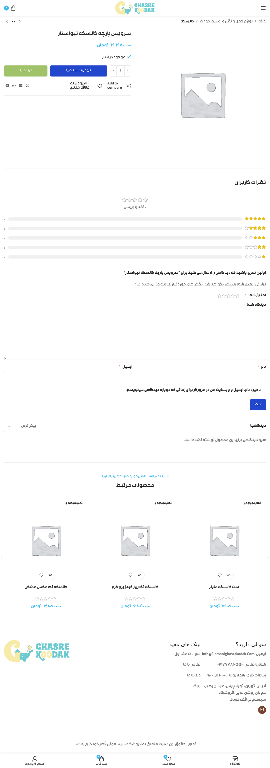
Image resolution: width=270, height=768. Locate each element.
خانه (262, 22)
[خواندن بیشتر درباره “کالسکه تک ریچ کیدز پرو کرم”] (139, 575)
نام (262, 367)
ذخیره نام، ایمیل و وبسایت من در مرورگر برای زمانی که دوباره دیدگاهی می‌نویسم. (193, 390)
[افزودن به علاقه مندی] (219, 575)
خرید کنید (25, 71)
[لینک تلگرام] (7, 86)
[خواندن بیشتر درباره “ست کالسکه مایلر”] (228, 575)
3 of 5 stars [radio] (228, 296)
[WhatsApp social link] (14, 86)
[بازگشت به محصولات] (13, 21)
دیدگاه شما (254, 305)
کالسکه (187, 22)
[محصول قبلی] (20, 21)
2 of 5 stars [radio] (232, 296)
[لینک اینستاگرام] (262, 710)
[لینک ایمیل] (20, 86)
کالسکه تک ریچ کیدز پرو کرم (135, 587)
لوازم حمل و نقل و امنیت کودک (226, 22)
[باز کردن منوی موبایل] (263, 8)
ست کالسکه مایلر (224, 587)
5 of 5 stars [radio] (219, 296)
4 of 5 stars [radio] (223, 296)
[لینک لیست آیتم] (168, 654)
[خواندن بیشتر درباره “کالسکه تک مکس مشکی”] (50, 575)
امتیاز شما (255, 296)
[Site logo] (135, 8)
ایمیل (125, 367)
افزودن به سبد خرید (78, 71)
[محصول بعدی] (7, 21)
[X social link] (27, 86)
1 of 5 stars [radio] (237, 296)
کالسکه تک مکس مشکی (46, 587)
